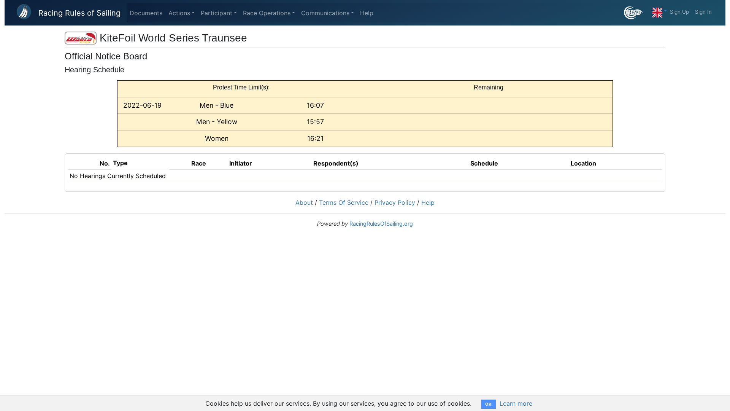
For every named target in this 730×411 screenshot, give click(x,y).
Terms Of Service (343, 202)
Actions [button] (179, 13)
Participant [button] (216, 13)
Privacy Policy (395, 202)
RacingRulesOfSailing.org (381, 223)
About (304, 202)
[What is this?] (636, 12)
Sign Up (679, 12)
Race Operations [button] (266, 13)
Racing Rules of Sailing (79, 13)
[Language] (659, 10)
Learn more (516, 403)
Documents (146, 13)
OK (488, 404)
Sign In (703, 12)
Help (366, 13)
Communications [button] (325, 13)
